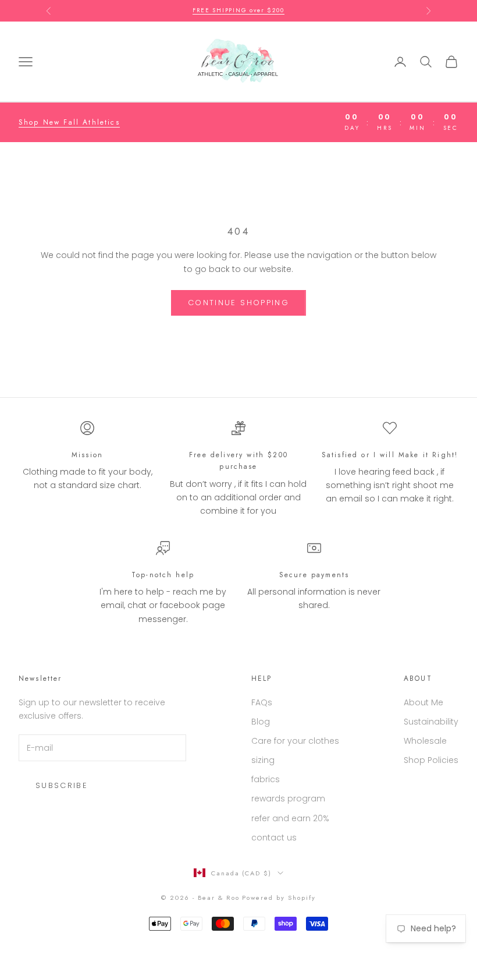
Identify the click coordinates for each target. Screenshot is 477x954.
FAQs (261, 702)
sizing (263, 760)
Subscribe (61, 785)
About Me (423, 702)
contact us (274, 837)
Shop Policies (431, 760)
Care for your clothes (295, 741)
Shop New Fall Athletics (69, 122)
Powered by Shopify (279, 897)
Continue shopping (238, 302)
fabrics (265, 779)
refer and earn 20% (290, 818)
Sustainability (431, 721)
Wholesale (425, 741)
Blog (260, 721)
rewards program (288, 798)
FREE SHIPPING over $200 (238, 7)
